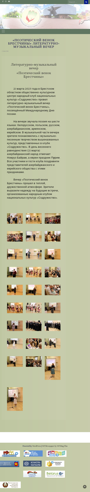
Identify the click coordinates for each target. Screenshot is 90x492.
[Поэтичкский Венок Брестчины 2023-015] (52, 368)
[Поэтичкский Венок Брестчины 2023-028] (15, 272)
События (5, 51)
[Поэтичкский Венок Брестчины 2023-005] (15, 307)
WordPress (36, 446)
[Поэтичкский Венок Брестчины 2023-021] (15, 236)
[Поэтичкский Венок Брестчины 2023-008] (15, 325)
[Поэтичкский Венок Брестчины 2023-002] (15, 290)
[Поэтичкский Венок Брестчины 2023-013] (52, 343)
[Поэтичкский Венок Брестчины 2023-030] (52, 272)
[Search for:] (76, 2)
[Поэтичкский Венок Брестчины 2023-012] (34, 343)
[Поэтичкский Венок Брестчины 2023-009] (34, 325)
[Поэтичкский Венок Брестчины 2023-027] (52, 254)
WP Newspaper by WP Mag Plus (55, 446)
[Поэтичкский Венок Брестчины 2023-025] (34, 254)
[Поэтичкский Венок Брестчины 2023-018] (15, 399)
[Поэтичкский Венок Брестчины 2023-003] (34, 290)
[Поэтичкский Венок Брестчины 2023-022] (34, 236)
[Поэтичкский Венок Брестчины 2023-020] (52, 218)
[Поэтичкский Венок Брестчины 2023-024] (15, 254)
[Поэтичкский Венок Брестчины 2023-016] (34, 361)
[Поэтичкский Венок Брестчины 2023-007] (52, 307)
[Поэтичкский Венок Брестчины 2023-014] (15, 361)
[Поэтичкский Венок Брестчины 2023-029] (34, 272)
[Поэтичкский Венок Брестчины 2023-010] (52, 325)
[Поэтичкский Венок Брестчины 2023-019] (34, 218)
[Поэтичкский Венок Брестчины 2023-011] (15, 343)
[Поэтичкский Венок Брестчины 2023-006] (34, 307)
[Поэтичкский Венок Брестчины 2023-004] (52, 290)
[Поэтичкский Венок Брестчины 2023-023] (52, 236)
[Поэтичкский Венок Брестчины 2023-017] (15, 218)
